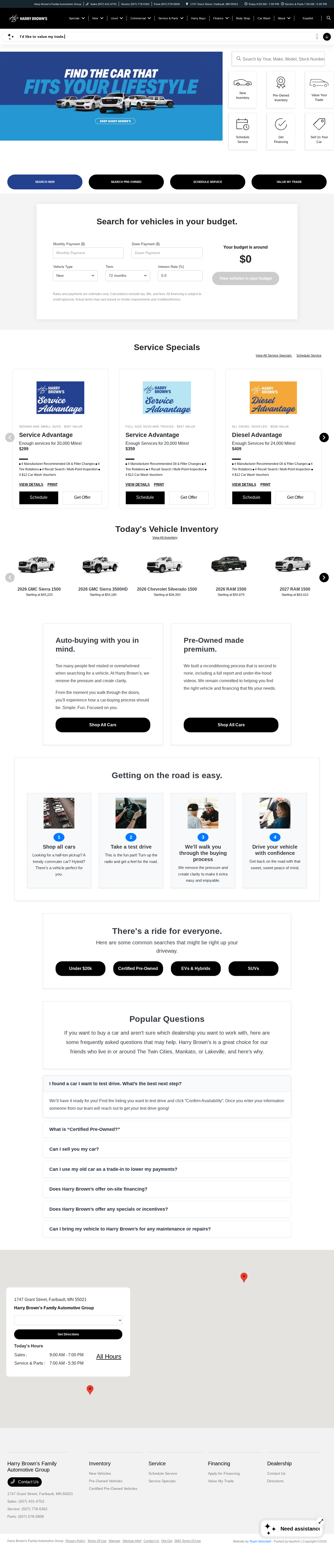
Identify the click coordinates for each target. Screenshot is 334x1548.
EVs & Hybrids (195, 968)
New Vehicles (100, 1473)
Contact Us (28, 1482)
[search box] (278, 59)
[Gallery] (111, 96)
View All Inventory (164, 537)
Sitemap (114, 1541)
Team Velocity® (260, 1541)
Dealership (279, 1463)
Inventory (100, 1463)
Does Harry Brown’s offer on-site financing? (98, 1189)
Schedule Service (308, 355)
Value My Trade (221, 1481)
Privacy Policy (75, 1541)
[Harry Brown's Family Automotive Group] (31, 18)
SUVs (253, 968)
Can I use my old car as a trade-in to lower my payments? (113, 1169)
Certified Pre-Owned (138, 968)
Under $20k (80, 968)
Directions (275, 1481)
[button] (244, 1277)
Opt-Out (166, 1541)
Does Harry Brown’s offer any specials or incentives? (108, 1209)
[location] (187, 4)
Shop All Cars (102, 725)
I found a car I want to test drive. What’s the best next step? (115, 1083)
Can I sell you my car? (74, 1149)
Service (157, 1463)
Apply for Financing (224, 1473)
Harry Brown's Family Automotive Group (35, 1541)
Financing (219, 1463)
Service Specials (162, 1481)
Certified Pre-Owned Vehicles (113, 1488)
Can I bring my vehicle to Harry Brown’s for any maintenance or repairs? (130, 1229)
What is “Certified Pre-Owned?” (84, 1129)
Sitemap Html (131, 1541)
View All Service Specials (274, 355)
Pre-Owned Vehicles (105, 1481)
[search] (329, 18)
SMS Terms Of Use (187, 1541)
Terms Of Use (96, 1541)
